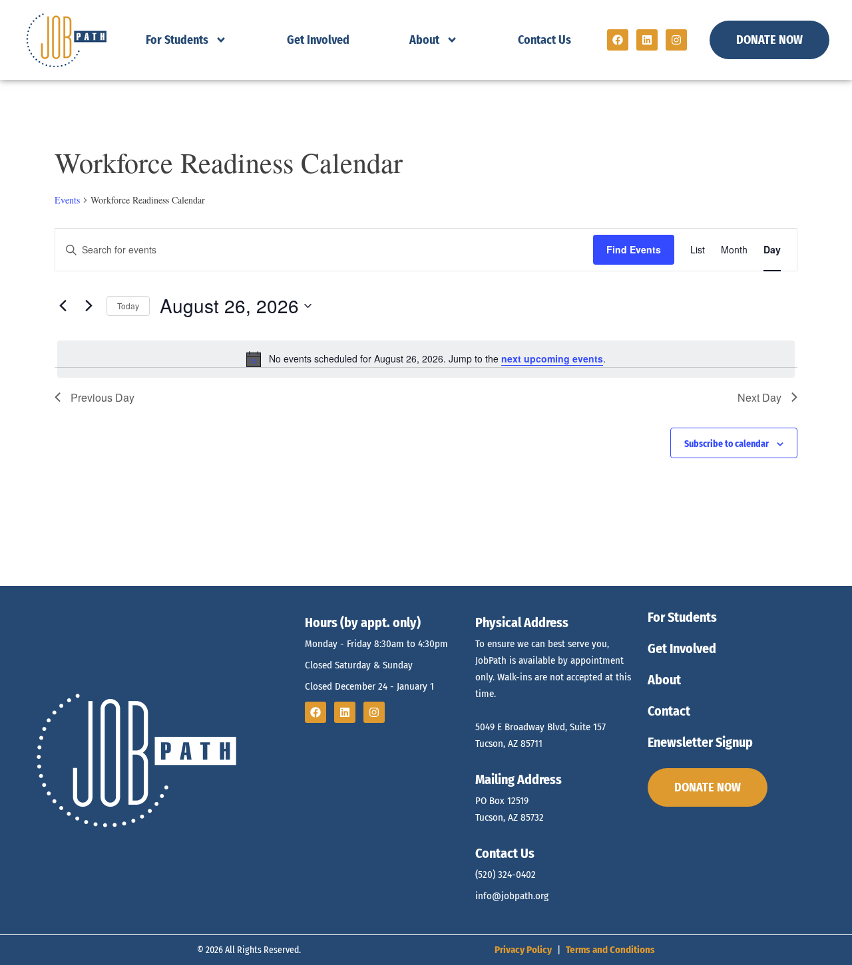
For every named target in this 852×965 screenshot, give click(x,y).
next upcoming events (552, 358)
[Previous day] (63, 306)
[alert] (426, 359)
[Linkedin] (647, 40)
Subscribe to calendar (726, 444)
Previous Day (102, 397)
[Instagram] (676, 40)
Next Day (759, 397)
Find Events (633, 249)
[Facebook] (617, 40)
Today (128, 305)
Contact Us (544, 40)
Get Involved (318, 40)
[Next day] (89, 306)
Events (67, 200)
